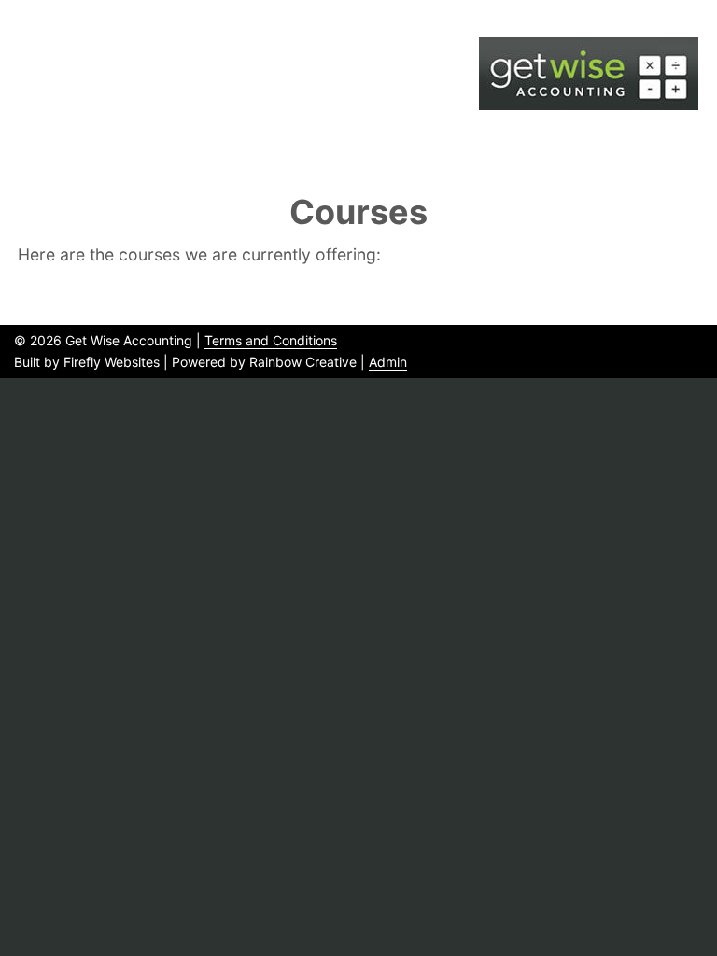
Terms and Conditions (270, 340)
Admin (388, 362)
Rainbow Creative (303, 362)
